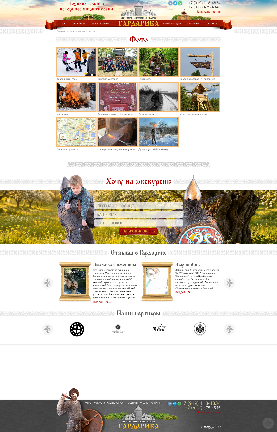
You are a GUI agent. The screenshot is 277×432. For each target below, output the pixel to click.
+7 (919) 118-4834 (204, 2)
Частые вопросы (116, 402)
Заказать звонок (209, 12)
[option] (76, 282)
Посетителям (100, 23)
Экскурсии (79, 23)
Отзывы (144, 402)
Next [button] (229, 282)
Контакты (212, 23)
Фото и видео (172, 23)
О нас (62, 23)
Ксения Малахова (172, 265)
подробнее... (81, 292)
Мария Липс (84, 265)
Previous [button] (47, 282)
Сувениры (193, 23)
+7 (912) (196, 6)
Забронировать (138, 231)
